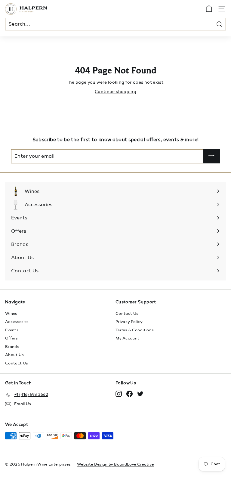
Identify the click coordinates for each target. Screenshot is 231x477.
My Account (128, 338)
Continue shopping (115, 91)
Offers (11, 338)
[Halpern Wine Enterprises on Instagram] (119, 394)
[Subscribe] (211, 156)
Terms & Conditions (135, 330)
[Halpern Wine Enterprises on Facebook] (129, 394)
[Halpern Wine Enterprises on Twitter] (140, 394)
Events (12, 330)
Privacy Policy (129, 321)
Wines (11, 313)
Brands (12, 346)
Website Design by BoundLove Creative (115, 464)
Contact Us (16, 363)
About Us (14, 354)
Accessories (17, 321)
